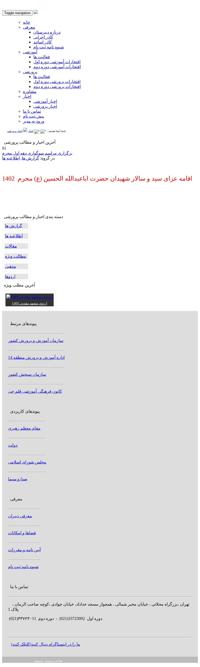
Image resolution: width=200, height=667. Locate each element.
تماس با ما (32, 111)
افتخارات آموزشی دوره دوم (57, 67)
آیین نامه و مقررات (24, 550)
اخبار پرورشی (45, 106)
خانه (26, 22)
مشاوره (29, 91)
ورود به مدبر (33, 121)
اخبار (27, 96)
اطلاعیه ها (11, 158)
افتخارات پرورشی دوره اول (56, 81)
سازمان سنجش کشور (27, 374)
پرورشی (30, 71)
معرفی (29, 27)
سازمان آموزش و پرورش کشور (35, 340)
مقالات (11, 246)
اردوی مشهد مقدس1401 (29, 303)
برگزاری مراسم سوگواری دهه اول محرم (37, 153)
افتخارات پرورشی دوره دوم (57, 86)
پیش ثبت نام (33, 116)
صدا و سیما (17, 479)
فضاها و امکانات (22, 533)
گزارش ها (30, 158)
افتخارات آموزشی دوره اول (56, 62)
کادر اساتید (42, 42)
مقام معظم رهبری (24, 428)
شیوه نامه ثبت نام (48, 47)
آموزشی (30, 52)
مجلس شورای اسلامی (27, 462)
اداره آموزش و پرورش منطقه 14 (36, 357)
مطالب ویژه (15, 256)
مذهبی (10, 266)
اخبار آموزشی (45, 101)
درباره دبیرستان (46, 32)
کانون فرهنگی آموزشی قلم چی (35, 391)
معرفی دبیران (20, 516)
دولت (12, 445)
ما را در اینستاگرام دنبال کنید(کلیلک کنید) (45, 644)
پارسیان (38, 660)
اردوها (10, 276)
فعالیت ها (41, 57)
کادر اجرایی (43, 37)
